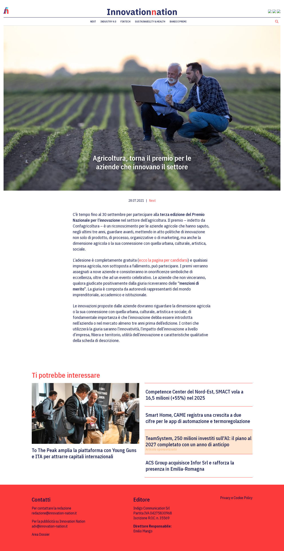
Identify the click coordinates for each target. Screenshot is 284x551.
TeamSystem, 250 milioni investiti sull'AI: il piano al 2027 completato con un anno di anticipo (198, 441)
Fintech (125, 21)
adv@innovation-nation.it (50, 526)
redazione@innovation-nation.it (54, 513)
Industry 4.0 (108, 21)
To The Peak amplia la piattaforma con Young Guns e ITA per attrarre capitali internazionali (84, 453)
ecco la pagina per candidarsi (163, 260)
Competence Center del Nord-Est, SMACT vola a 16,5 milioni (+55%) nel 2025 (194, 395)
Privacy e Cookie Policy (236, 498)
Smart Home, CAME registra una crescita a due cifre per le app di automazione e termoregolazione (198, 418)
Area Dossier (41, 534)
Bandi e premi (178, 21)
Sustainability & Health (150, 21)
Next (93, 21)
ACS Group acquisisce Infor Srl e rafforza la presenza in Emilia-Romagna (190, 466)
